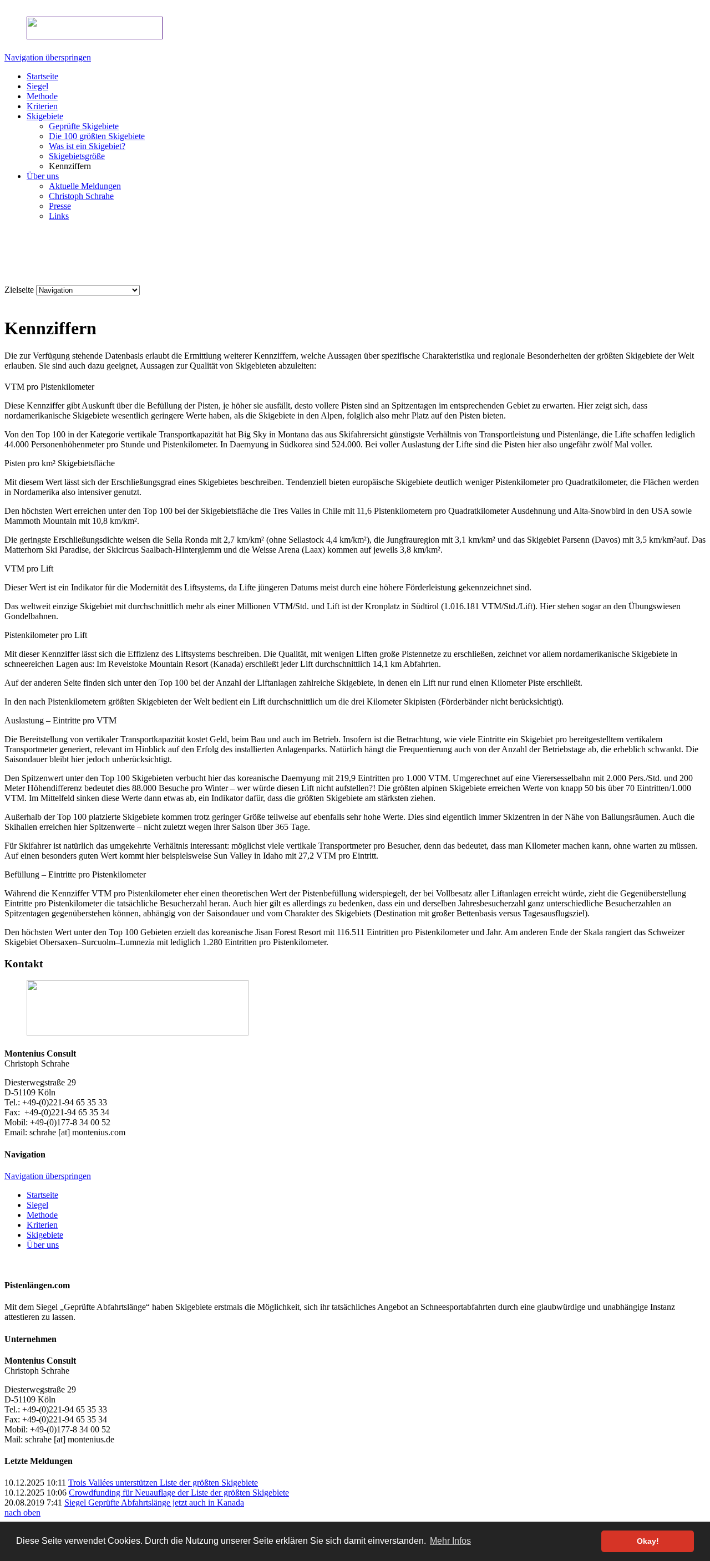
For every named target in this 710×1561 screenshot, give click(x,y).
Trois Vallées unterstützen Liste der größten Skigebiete (163, 1482)
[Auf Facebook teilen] (31, 301)
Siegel (37, 86)
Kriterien (42, 106)
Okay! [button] (648, 1541)
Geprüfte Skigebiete (84, 126)
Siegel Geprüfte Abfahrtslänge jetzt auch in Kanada (154, 1502)
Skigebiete (45, 116)
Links (59, 216)
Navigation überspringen (47, 57)
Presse (60, 206)
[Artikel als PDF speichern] (20, 301)
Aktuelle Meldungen (85, 186)
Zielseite (19, 289)
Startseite (42, 76)
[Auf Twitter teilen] (42, 301)
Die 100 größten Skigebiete (97, 136)
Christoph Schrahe (81, 196)
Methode (42, 96)
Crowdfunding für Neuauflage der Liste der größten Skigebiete (179, 1492)
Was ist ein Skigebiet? (87, 146)
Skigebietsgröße (77, 156)
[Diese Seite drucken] (8, 301)
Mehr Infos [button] (450, 1540)
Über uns (43, 176)
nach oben (22, 1512)
